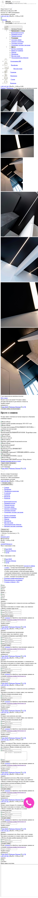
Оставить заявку (5, 645)
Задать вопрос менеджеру (8, 463)
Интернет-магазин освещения (13, 526)
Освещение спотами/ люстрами (13, 512)
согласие (7, 618)
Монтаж (6, 519)
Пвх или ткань (8, 523)
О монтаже (7, 493)
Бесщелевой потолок (10, 501)
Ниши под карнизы (10, 517)
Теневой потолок (9, 505)
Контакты (7, 498)
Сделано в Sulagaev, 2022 (11, 582)
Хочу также (4, 398)
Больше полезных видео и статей (11, 461)
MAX (7, 407)
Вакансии (7, 496)
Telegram (18, 407)
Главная (6, 487)
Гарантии (7, 495)
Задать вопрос (5, 761)
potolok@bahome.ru (6, 544)
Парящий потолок (9, 503)
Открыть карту (5, 537)
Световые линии (9, 507)
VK (25, 407)
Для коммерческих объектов (12, 524)
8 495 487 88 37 (5, 16)
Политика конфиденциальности (14, 578)
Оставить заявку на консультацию (10, 408)
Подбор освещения (10, 515)
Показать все (4, 529)
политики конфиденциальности (16, 619)
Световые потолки (10, 510)
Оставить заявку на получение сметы (6, 483)
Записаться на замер (7, 616)
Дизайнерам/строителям (11, 491)
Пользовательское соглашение (13, 580)
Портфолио (7, 489)
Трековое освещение (10, 509)
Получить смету (5, 699)
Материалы (7, 521)
